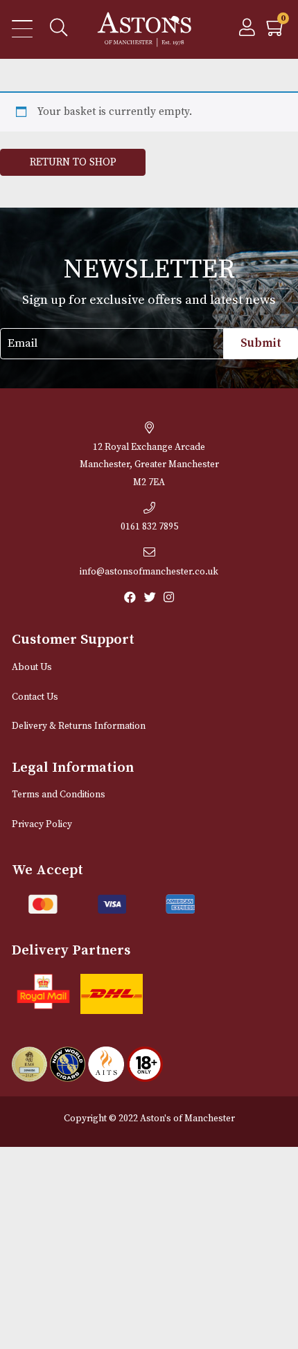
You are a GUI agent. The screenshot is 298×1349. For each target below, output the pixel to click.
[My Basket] (276, 31)
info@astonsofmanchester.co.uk (149, 572)
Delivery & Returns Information (79, 726)
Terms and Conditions (58, 795)
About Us (32, 667)
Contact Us (35, 697)
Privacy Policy (42, 825)
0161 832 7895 (149, 527)
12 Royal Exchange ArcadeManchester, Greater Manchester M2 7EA (149, 465)
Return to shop (73, 162)
